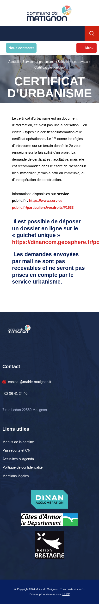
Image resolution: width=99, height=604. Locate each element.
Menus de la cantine (18, 442)
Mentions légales (15, 476)
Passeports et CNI (16, 450)
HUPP (66, 594)
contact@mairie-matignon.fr (29, 382)
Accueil (13, 62)
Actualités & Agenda (18, 459)
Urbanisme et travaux (73, 62)
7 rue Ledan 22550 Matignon (24, 410)
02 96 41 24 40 (15, 393)
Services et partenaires (38, 62)
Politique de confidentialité (22, 467)
